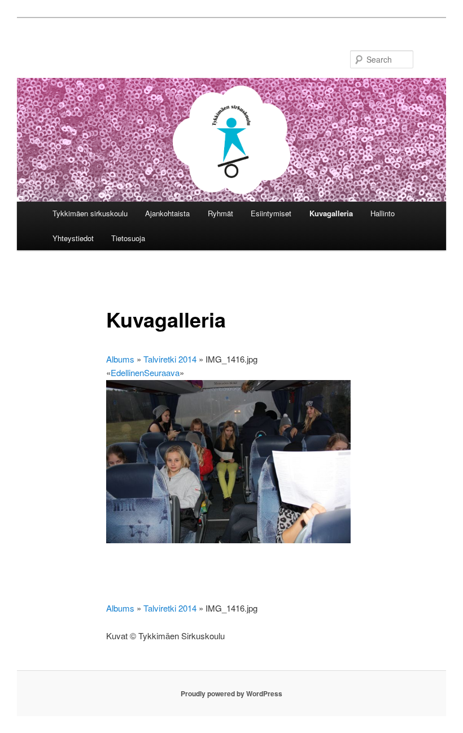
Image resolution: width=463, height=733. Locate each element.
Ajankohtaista (167, 213)
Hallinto (382, 213)
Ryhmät (220, 213)
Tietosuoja (128, 238)
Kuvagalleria (331, 213)
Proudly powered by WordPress (231, 693)
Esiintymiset (271, 213)
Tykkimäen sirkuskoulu (90, 213)
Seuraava (162, 372)
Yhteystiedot (73, 238)
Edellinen (127, 372)
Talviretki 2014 (169, 359)
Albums (120, 359)
